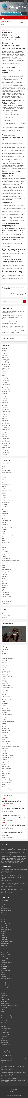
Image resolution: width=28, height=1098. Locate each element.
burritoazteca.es (6, 484)
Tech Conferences (6, 581)
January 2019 (5, 440)
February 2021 (5, 409)
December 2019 (6, 423)
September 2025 (6, 368)
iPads (3, 540)
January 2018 (5, 454)
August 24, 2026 (6, 811)
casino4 (4, 497)
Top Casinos (5, 587)
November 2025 (6, 364)
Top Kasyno (5, 589)
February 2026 (5, 359)
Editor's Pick (5, 506)
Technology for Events (17, 1092)
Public (3, 567)
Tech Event (4, 583)
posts (3, 565)
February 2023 (5, 404)
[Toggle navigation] (3, 17)
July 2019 (4, 431)
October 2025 (5, 366)
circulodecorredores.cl (7, 501)
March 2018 (5, 450)
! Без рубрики (5, 463)
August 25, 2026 (6, 803)
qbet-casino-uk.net (6, 569)
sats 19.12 (4, 580)
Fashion (4, 519)
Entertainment (5, 510)
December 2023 (6, 389)
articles (4, 475)
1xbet (24, 168)
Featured (4, 522)
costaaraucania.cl (6, 502)
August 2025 (5, 370)
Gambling (4, 529)
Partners (4, 556)
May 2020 (4, 418)
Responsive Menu (25, 1)
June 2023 (4, 397)
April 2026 (4, 355)
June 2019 (4, 432)
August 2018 (5, 449)
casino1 (4, 492)
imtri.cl (3, 538)
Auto (3, 481)
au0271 (4, 479)
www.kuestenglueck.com (8, 601)
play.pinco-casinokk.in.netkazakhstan (10, 560)
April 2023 (4, 400)
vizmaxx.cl (4, 598)
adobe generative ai (6, 470)
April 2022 (4, 406)
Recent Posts (7, 796)
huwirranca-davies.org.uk (8, 535)
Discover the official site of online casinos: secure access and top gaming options (13, 817)
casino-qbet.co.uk (6, 490)
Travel (3, 590)
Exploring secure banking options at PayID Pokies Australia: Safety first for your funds (13, 834)
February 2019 (5, 438)
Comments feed (6, 615)
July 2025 (4, 371)
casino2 (4, 493)
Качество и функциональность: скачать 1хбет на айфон (14, 293)
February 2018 (5, 452)
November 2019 (6, 425)
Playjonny (4, 562)
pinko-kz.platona (6, 558)
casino (3, 488)
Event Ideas (5, 511)
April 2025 (4, 377)
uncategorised (5, 592)
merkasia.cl (4, 547)
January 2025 (5, 382)
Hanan (11, 803)
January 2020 (5, 422)
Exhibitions (4, 517)
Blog (3, 483)
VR (3, 599)
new (3, 549)
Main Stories (5, 544)
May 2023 (4, 398)
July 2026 (4, 350)
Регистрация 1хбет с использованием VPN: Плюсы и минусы (14, 287)
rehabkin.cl (4, 574)
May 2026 (4, 353)
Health (3, 533)
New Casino (5, 551)
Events (3, 515)
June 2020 (4, 416)
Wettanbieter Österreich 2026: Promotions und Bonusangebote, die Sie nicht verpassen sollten (13, 825)
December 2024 (6, 384)
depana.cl (4, 504)
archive (4, 474)
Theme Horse (16, 1093)
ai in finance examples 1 (7, 472)
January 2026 (5, 361)
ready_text (4, 572)
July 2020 (4, 415)
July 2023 (4, 395)
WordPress (18, 1095)
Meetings (4, 545)
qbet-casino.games (6, 571)
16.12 (3, 466)
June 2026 (4, 352)
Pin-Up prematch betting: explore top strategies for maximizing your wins (12, 800)
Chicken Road (5, 499)
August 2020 (5, 413)
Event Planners (5, 513)
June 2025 (4, 373)
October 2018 (5, 445)
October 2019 (5, 427)
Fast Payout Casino (6, 520)
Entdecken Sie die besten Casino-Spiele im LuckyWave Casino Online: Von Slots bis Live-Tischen (13, 317)
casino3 (4, 495)
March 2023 (5, 402)
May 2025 (4, 375)
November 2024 (6, 386)
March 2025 (5, 379)
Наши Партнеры (6, 603)
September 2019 (6, 429)
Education (4, 508)
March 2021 (5, 407)
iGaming (4, 536)
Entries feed (5, 614)
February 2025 (5, 380)
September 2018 (6, 447)
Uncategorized (6, 30)
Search (24, 301)
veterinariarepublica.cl (7, 596)
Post (3, 563)
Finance (4, 526)
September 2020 (6, 411)
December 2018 (6, 441)
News (3, 553)
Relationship (5, 576)
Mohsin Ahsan (14, 39)
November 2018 (6, 443)
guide (3, 531)
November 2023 (6, 391)
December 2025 (6, 362)
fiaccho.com (5, 524)
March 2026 (5, 357)
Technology (5, 585)
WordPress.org (5, 617)
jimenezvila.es (5, 542)
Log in (3, 612)
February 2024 (5, 388)
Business (4, 486)
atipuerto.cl (4, 477)
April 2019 (4, 436)
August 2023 (5, 393)
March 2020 (5, 420)
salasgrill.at (4, 578)
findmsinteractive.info (7, 528)
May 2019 (4, 434)
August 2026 (5, 348)
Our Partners (5, 554)
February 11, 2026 (6, 39)
